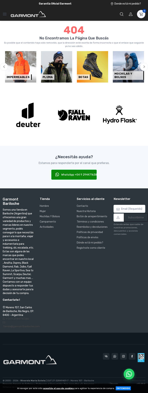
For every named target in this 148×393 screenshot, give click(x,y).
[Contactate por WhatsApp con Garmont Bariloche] (115, 356)
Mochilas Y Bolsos (50, 216)
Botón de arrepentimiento (92, 216)
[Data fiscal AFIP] (141, 357)
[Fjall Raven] (74, 114)
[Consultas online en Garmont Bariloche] (106, 356)
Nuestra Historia (86, 211)
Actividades (47, 226)
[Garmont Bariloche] (28, 14)
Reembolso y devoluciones (92, 226)
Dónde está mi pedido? (90, 242)
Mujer (43, 211)
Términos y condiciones (90, 221)
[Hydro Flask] (120, 114)
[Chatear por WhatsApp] (129, 374)
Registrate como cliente (91, 247)
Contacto (82, 206)
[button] (121, 14)
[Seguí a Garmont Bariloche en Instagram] (123, 356)
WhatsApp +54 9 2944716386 (78, 174)
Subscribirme (136, 217)
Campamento (48, 221)
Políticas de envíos (87, 237)
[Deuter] (28, 114)
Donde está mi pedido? (127, 3)
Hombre (44, 206)
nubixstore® (138, 380)
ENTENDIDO (123, 388)
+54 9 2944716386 (17, 318)
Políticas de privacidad (90, 232)
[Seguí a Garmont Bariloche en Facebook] (132, 356)
